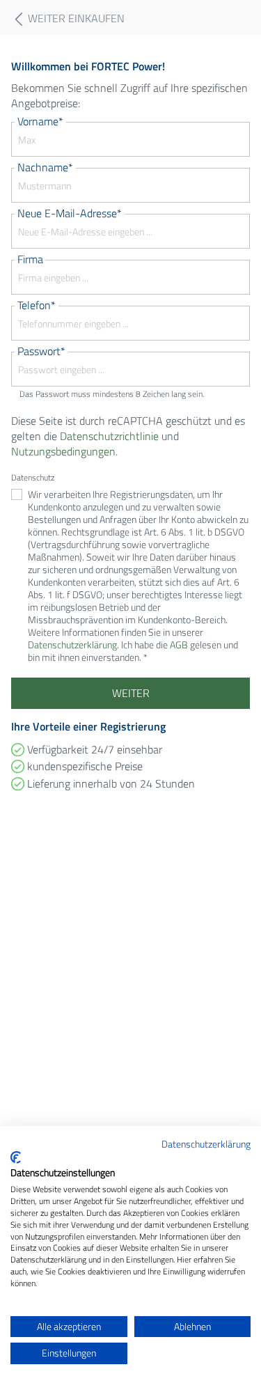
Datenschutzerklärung (206, 1143)
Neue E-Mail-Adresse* (69, 213)
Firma (30, 259)
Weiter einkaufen (75, 18)
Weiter (131, 693)
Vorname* (40, 121)
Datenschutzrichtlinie (109, 436)
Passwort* (41, 351)
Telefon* (36, 305)
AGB (179, 644)
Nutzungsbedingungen (63, 451)
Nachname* (45, 167)
